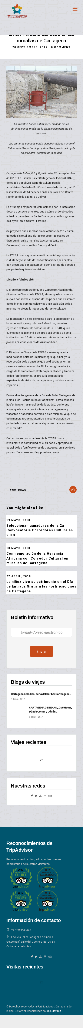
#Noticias (18, 490)
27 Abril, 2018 (18, 576)
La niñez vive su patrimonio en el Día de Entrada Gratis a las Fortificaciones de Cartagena (41, 586)
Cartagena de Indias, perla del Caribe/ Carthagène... (41, 694)
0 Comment (61, 47)
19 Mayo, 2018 (18, 520)
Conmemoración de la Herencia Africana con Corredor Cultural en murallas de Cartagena (37, 558)
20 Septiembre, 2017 (29, 47)
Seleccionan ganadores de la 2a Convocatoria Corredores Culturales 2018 (39, 530)
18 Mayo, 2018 (18, 548)
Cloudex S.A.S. (55, 1011)
